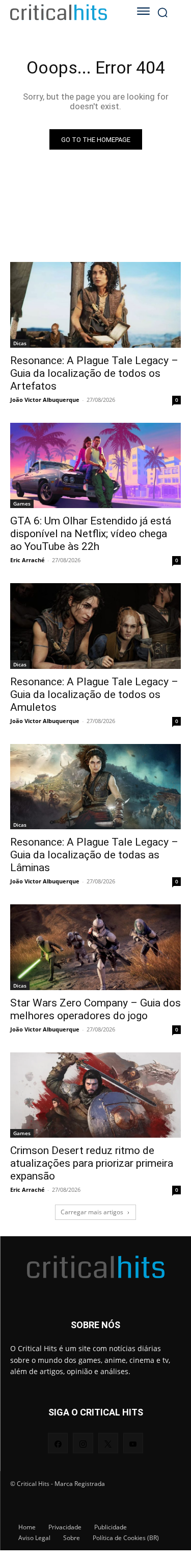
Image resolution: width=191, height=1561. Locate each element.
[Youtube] (133, 1443)
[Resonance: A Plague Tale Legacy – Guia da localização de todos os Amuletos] (95, 626)
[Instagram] (83, 1443)
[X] (108, 1443)
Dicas (19, 343)
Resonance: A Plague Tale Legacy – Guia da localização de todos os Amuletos (94, 694)
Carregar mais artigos (92, 1212)
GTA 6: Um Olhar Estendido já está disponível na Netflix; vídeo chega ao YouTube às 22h (90, 534)
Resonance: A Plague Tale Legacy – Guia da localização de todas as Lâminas (94, 855)
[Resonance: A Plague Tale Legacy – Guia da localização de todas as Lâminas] (95, 787)
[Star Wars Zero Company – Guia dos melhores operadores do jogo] (95, 947)
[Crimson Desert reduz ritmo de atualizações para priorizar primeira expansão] (95, 1095)
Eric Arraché (27, 560)
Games (22, 503)
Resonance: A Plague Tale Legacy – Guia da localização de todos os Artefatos (94, 373)
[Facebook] (58, 1443)
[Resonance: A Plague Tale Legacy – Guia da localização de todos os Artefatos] (95, 305)
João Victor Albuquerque (44, 399)
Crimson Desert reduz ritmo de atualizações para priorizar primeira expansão (91, 1163)
